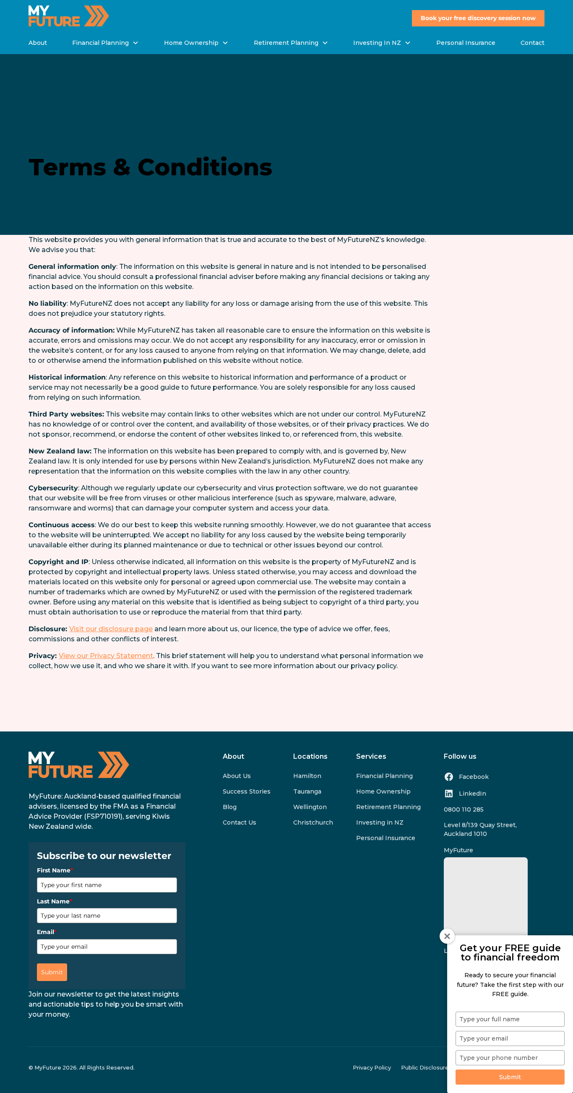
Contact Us (239, 822)
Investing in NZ (380, 822)
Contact (532, 43)
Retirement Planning (388, 807)
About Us (237, 776)
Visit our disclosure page (111, 629)
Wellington (310, 807)
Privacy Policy (372, 1067)
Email (47, 932)
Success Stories (247, 791)
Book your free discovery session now (478, 18)
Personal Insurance (465, 43)
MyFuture (458, 850)
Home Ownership (383, 791)
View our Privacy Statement (106, 656)
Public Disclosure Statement (441, 1067)
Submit (52, 972)
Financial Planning (384, 776)
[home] (69, 15)
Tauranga (307, 791)
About (38, 43)
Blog (230, 807)
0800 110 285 (464, 809)
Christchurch (313, 822)
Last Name (54, 901)
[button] (105, 43)
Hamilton (307, 776)
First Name (55, 870)
